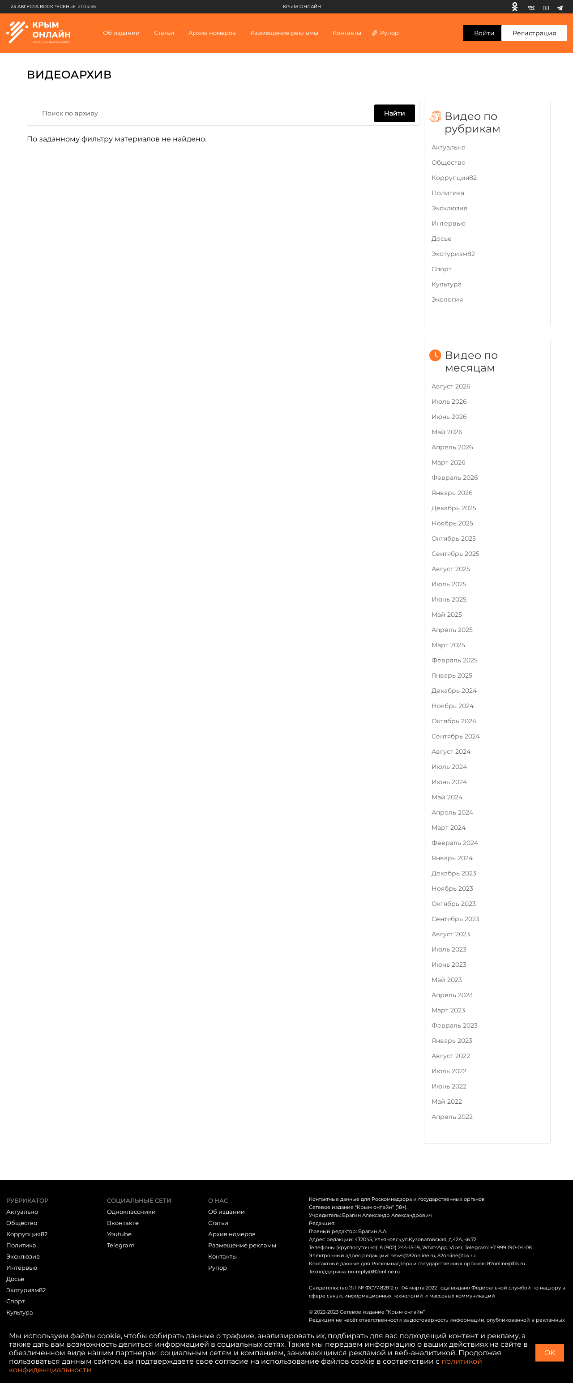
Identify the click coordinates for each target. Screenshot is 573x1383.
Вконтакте (123, 1222)
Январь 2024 (452, 858)
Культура (447, 284)
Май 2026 (447, 432)
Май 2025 (447, 614)
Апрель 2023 (452, 995)
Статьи (218, 1222)
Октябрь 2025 (454, 538)
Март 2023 (448, 1010)
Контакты (347, 32)
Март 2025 (448, 645)
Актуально (449, 147)
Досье (442, 239)
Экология (447, 299)
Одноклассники (131, 1211)
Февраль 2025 (455, 660)
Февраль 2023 (455, 1025)
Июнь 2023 (449, 964)
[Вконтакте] (531, 6)
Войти (484, 33)
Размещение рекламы (284, 32)
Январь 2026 (452, 493)
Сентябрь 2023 (455, 919)
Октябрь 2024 (454, 721)
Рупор (389, 32)
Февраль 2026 (455, 478)
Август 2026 (451, 386)
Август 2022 (451, 1056)
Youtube (119, 1234)
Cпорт (442, 269)
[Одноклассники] (514, 6)
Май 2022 (447, 1101)
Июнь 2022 (449, 1086)
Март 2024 (449, 828)
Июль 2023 (449, 949)
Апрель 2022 (452, 1117)
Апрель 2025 (452, 630)
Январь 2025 (452, 675)
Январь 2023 (452, 1041)
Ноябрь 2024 (453, 706)
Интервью (449, 223)
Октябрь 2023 (454, 904)
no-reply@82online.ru (374, 1271)
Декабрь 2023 (454, 873)
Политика (448, 193)
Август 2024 (451, 751)
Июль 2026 (449, 401)
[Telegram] (560, 6)
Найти (394, 113)
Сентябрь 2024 (456, 736)
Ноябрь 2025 (452, 523)
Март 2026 (449, 462)
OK (549, 1353)
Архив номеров (232, 1234)
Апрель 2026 (452, 447)
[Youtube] (546, 6)
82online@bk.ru (456, 1255)
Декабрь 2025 (454, 508)
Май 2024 (447, 797)
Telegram (121, 1245)
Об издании (121, 32)
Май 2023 (447, 980)
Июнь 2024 (449, 782)
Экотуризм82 (453, 254)
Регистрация (534, 33)
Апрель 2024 (452, 812)
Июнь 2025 (449, 599)
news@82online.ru (412, 1255)
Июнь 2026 (449, 417)
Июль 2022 (449, 1071)
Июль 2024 (449, 767)
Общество (449, 162)
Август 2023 (451, 934)
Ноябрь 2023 (452, 888)
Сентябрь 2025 (455, 554)
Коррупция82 (454, 178)
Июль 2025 (449, 584)
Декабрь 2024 (454, 691)
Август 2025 (451, 569)
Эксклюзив (450, 208)
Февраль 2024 (455, 843)
